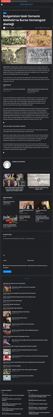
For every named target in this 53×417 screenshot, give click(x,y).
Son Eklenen (26, 278)
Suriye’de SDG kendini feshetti (41, 211)
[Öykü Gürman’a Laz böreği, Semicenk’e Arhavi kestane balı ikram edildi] (7, 342)
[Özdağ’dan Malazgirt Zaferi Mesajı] (26, 205)
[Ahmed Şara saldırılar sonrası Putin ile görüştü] (7, 289)
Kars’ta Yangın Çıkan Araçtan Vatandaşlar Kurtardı (24, 217)
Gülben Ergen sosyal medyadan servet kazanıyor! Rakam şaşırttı (19, 293)
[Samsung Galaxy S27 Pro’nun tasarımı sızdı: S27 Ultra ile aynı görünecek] (7, 358)
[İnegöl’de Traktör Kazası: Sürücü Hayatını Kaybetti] (7, 371)
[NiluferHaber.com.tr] (26, 4)
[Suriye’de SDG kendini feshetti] (43, 205)
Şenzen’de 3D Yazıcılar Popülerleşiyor (19, 1)
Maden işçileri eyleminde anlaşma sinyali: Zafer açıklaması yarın (19, 297)
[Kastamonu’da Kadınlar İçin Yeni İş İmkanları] (7, 326)
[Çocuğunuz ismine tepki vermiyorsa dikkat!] (7, 377)
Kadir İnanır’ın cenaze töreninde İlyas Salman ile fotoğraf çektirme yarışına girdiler (42, 218)
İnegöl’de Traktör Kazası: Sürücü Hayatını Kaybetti (24, 369)
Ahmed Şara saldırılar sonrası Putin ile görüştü (23, 287)
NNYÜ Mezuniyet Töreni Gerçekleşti (12, 366)
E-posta (5, 260)
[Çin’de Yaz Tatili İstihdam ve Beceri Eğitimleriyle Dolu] (10, 219)
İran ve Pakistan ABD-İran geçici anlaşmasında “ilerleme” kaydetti (20, 346)
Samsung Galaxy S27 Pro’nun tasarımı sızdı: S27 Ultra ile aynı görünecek (30, 356)
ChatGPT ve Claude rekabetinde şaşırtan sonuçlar (24, 350)
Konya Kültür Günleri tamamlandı (11, 304)
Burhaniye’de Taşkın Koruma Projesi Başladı (14, 89)
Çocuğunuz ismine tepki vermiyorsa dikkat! (23, 375)
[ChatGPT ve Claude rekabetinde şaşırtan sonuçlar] (7, 351)
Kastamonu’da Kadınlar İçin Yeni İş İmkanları (23, 324)
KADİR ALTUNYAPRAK (10, 27)
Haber (10, 10)
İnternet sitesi (30, 260)
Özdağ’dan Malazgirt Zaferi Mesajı (26, 211)
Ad (4, 255)
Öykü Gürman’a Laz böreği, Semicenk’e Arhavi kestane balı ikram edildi (29, 340)
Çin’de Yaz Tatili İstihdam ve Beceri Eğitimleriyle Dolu (10, 225)
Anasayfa (6, 10)
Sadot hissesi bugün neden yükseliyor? (13, 308)
